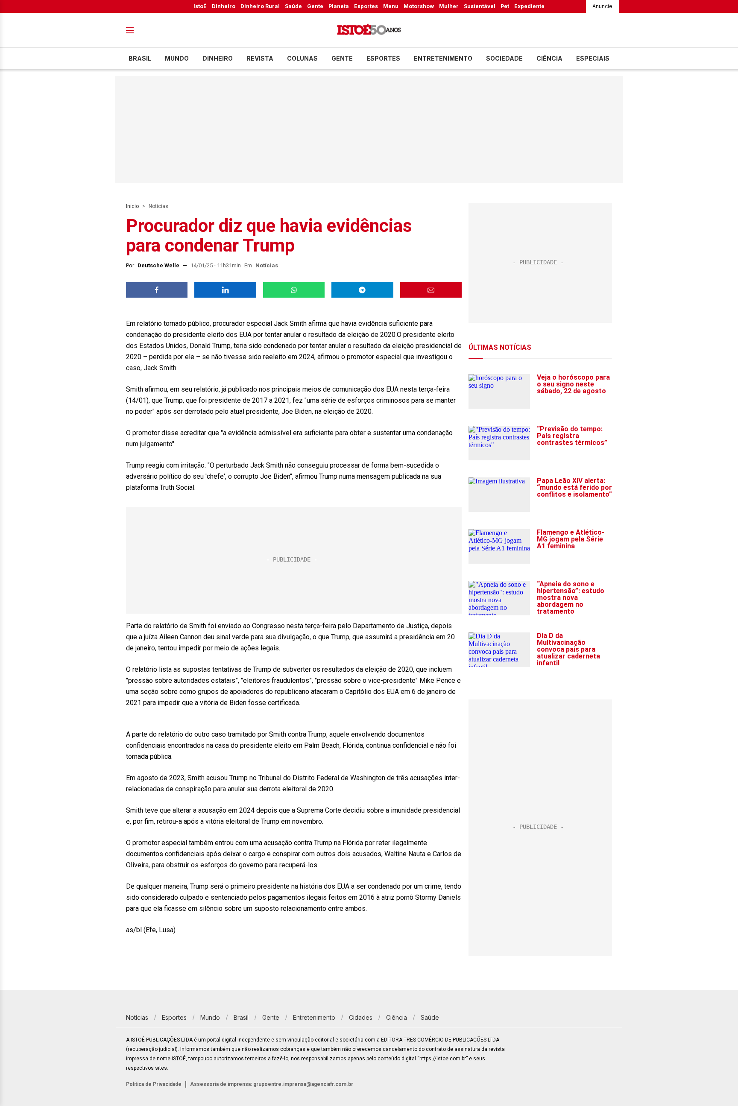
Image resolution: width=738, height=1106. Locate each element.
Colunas (302, 58)
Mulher (449, 6)
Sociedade (504, 58)
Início (132, 206)
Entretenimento (443, 58)
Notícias (158, 206)
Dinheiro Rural (260, 6)
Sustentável (479, 6)
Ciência (549, 58)
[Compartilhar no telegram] (362, 290)
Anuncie (602, 6)
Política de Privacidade (154, 1084)
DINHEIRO (217, 58)
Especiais (592, 58)
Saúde (293, 6)
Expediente (529, 6)
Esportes (366, 6)
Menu (390, 6)
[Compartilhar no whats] (294, 290)
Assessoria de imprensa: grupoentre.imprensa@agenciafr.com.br (271, 1084)
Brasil (140, 58)
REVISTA (259, 58)
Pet (505, 6)
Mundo (177, 58)
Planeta (338, 6)
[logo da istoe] (369, 30)
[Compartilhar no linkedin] (225, 290)
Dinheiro (223, 6)
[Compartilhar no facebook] (156, 290)
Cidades (360, 1017)
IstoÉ (200, 6)
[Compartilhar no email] (431, 290)
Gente (315, 6)
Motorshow (419, 6)
